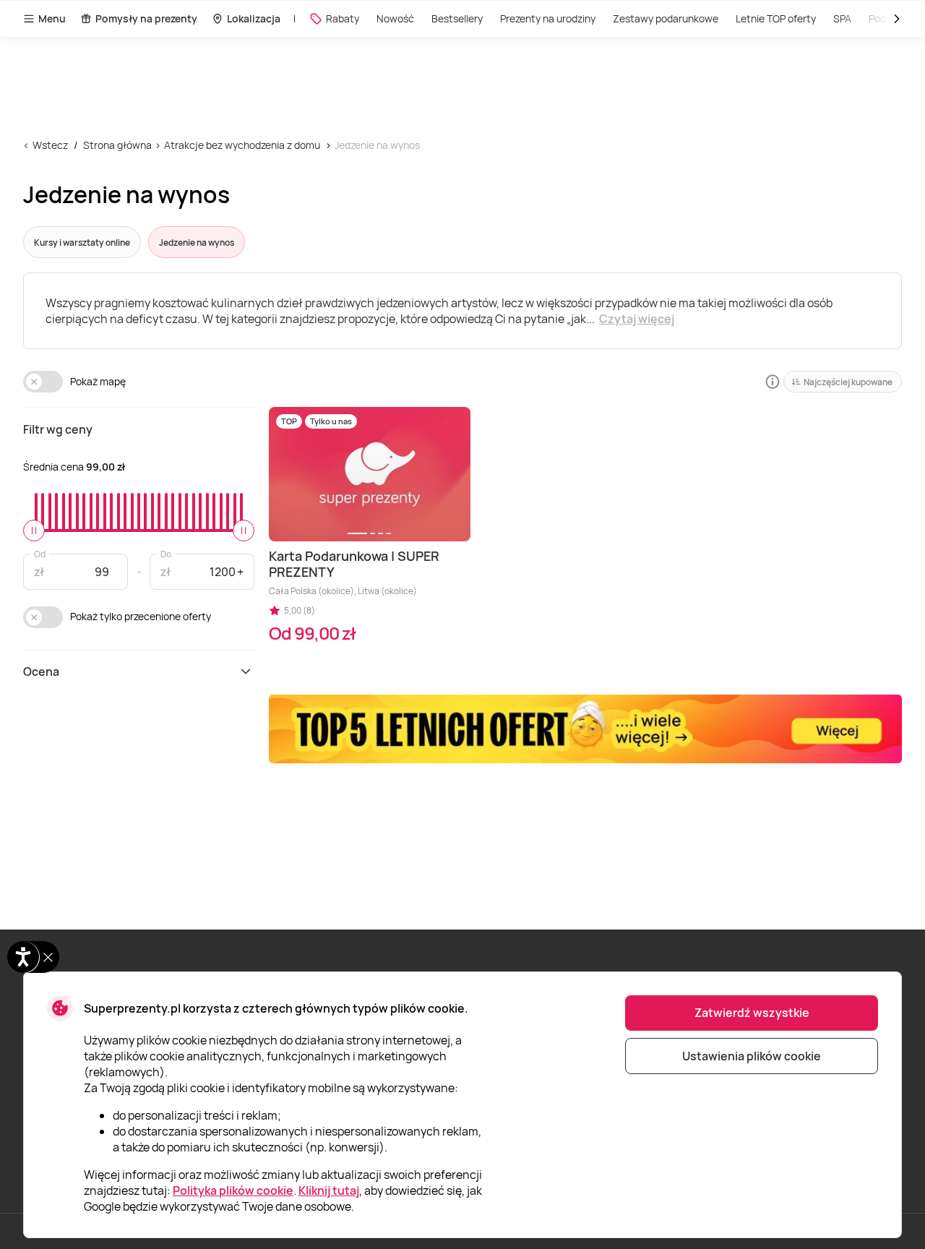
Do (165, 553)
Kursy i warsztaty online (82, 242)
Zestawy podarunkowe (665, 18)
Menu (52, 18)
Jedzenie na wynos (377, 145)
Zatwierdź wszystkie (751, 1013)
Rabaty (342, 18)
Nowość (395, 18)
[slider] (34, 530)
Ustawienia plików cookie (751, 1056)
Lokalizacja (253, 18)
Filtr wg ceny (57, 429)
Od (40, 553)
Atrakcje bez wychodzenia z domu (242, 145)
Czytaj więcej (636, 319)
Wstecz (50, 145)
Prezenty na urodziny (547, 18)
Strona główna (117, 145)
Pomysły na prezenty (146, 18)
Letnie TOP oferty (776, 18)
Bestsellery (457, 18)
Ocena (41, 671)
